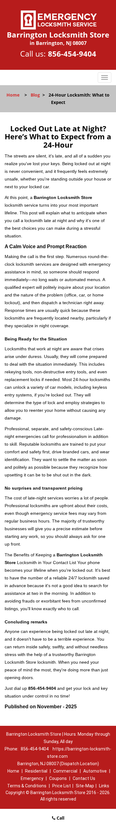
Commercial (65, 771)
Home (12, 95)
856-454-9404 (72, 54)
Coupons (58, 778)
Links (104, 785)
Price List (61, 785)
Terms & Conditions (26, 785)
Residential (36, 771)
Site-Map (85, 785)
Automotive (95, 771)
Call (59, 818)
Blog (35, 95)
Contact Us (84, 778)
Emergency (32, 778)
